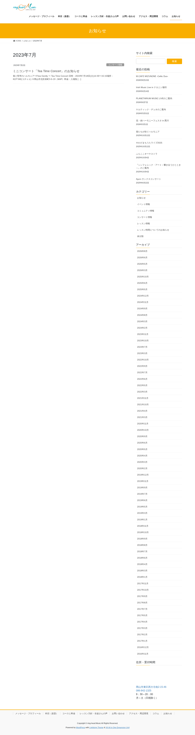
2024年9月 (142, 308)
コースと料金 (68, 713)
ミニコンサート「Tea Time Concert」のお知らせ (46, 71)
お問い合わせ (118, 713)
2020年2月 (142, 468)
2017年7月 (142, 609)
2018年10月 (143, 532)
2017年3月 (142, 628)
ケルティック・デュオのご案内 (151, 109)
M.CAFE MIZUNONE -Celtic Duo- (152, 76)
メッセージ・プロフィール (28, 713)
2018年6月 (142, 558)
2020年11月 (142, 423)
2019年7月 (142, 494)
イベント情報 (143, 204)
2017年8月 (142, 602)
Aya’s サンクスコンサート (148, 179)
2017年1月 (142, 641)
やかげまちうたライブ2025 (149, 143)
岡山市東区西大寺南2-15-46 (151, 687)
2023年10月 (143, 340)
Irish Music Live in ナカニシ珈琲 (151, 87)
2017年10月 (143, 590)
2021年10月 (143, 404)
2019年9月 (142, 487)
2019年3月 (142, 513)
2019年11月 (142, 481)
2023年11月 (142, 334)
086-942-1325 (143, 690)
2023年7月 (142, 347)
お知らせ (141, 198)
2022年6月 (142, 379)
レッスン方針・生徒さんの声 (93, 713)
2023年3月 (142, 353)
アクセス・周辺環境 (138, 713)
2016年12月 (143, 647)
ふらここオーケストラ (146, 154)
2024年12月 (143, 296)
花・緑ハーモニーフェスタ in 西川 (152, 120)
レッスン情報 (143, 223)
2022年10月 (143, 359)
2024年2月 (142, 328)
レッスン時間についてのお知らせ (153, 230)
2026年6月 (142, 257)
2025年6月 (142, 283)
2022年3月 (142, 392)
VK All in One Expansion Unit (117, 727)
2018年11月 (142, 526)
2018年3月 (142, 570)
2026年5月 (142, 264)
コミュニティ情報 (145, 211)
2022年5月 (142, 385)
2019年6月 (142, 500)
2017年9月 (142, 596)
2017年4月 (142, 622)
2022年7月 (142, 372)
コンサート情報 (115, 65)
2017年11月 (142, 583)
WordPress (80, 727)
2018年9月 (142, 538)
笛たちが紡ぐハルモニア (148, 131)
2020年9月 (142, 436)
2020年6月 (142, 443)
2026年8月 (142, 251)
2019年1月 (142, 519)
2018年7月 (142, 551)
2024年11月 (142, 302)
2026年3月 (142, 270)
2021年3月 (142, 417)
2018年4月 (142, 564)
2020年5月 (142, 449)
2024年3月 (142, 321)
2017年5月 (142, 615)
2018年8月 (142, 545)
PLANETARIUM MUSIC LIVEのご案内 (154, 98)
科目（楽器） (51, 713)
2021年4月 (142, 411)
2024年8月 (142, 315)
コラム (156, 713)
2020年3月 (142, 462)
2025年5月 (142, 289)
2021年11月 (142, 398)
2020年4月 (142, 455)
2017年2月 (142, 634)
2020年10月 (143, 430)
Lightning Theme (96, 727)
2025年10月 (143, 276)
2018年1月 (142, 577)
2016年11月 (142, 654)
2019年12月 (143, 475)
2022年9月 (142, 366)
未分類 (140, 236)
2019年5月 (142, 506)
